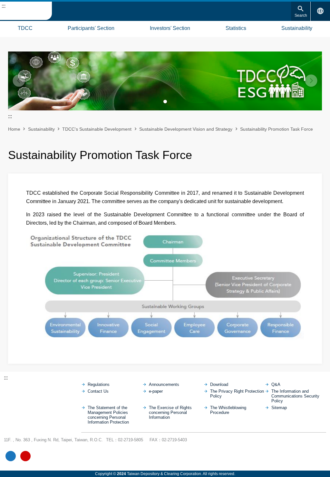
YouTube (25, 456)
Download (219, 384)
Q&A (275, 384)
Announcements (164, 384)
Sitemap (6, 27)
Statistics (236, 28)
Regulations (99, 384)
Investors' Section (170, 28)
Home (14, 129)
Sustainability (296, 28)
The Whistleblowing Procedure (228, 410)
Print (284, 153)
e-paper (156, 391)
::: (3, 6)
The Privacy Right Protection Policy (237, 393)
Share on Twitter (317, 153)
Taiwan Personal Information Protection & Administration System (55, 456)
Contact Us (98, 391)
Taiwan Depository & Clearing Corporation (25, 11)
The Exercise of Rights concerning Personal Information (170, 412)
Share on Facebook (295, 153)
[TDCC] (42, 390)
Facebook (10, 456)
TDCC (25, 28)
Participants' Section (91, 28)
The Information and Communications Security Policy (295, 396)
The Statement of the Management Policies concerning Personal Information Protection (108, 415)
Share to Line (306, 153)
